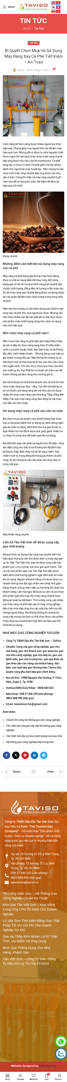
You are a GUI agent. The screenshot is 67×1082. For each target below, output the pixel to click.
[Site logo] (33, 6)
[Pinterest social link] (25, 755)
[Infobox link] (33, 1066)
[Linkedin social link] (34, 755)
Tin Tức (39, 28)
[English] (53, 2)
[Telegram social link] (43, 755)
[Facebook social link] (6, 755)
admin (21, 70)
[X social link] (16, 755)
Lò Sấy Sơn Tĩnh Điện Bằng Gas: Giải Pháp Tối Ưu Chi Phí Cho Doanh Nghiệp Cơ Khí (31, 925)
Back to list (33, 771)
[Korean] (53, 6)
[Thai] (53, 11)
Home (26, 28)
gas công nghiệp (20, 566)
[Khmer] (58, 2)
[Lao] (58, 6)
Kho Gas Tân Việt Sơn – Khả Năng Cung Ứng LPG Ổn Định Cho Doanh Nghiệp (30, 909)
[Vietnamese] (58, 11)
